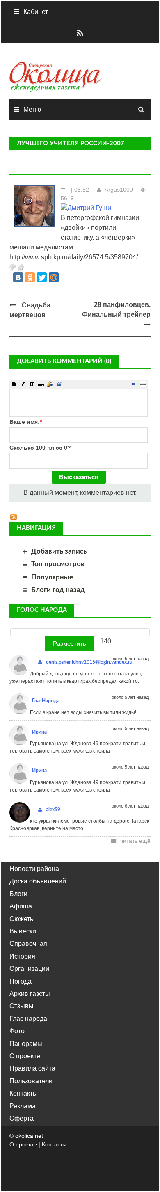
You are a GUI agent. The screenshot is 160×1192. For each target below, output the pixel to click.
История (22, 956)
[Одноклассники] (30, 277)
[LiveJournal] (66, 277)
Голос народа (42, 610)
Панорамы (25, 1043)
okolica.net (29, 1136)
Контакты (23, 1093)
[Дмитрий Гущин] (88, 207)
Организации (29, 968)
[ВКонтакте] (18, 277)
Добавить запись (59, 551)
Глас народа (28, 1018)
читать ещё (135, 840)
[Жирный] (13, 384)
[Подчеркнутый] (32, 384)
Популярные (52, 577)
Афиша (20, 906)
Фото (17, 1030)
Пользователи (31, 1081)
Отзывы (21, 1005)
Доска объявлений (37, 881)
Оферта (21, 1118)
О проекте (24, 1055)
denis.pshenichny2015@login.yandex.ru (89, 662)
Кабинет (35, 11)
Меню (32, 109)
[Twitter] (42, 277)
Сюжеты (22, 918)
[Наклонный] (22, 384)
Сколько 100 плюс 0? (40, 447)
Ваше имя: (25, 422)
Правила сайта (32, 1068)
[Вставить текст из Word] (50, 384)
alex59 (53, 809)
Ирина (39, 732)
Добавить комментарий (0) (64, 361)
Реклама (22, 1106)
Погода (20, 981)
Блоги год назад (58, 589)
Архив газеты (29, 993)
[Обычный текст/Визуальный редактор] (133, 384)
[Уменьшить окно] (143, 386)
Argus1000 (119, 189)
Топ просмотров (58, 564)
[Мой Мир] (54, 277)
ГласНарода (45, 700)
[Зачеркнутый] (41, 384)
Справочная (28, 943)
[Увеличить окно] (143, 382)
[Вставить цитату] (59, 384)
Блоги (18, 893)
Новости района (34, 868)
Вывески (22, 931)
